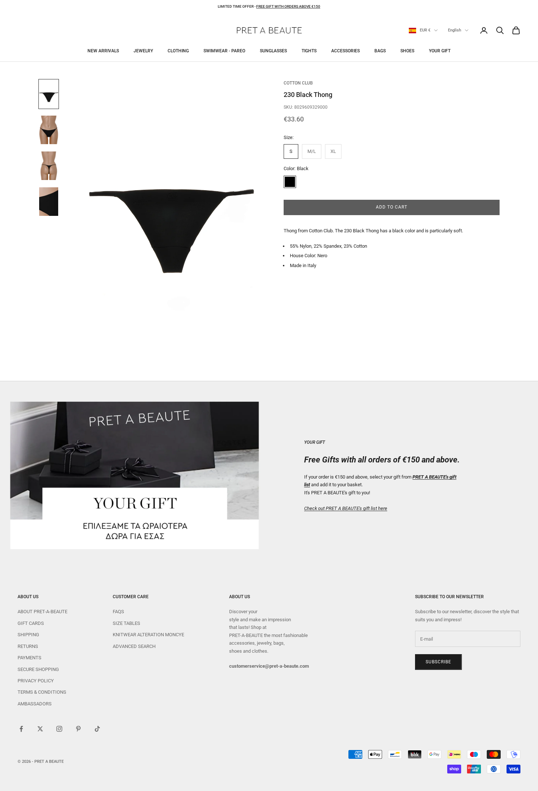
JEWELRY (143, 50)
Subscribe (438, 661)
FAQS (118, 611)
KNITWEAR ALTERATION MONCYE (148, 634)
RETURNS (28, 646)
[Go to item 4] (48, 202)
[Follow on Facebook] (21, 728)
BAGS (380, 50)
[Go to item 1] (48, 94)
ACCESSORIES (345, 50)
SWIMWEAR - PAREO (224, 50)
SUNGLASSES (273, 50)
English (454, 30)
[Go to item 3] (48, 166)
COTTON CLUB (298, 83)
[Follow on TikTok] (97, 728)
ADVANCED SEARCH (134, 646)
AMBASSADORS (35, 703)
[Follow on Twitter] (40, 728)
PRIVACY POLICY (36, 680)
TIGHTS (309, 50)
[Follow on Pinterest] (78, 728)
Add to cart (391, 207)
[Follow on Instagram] (59, 728)
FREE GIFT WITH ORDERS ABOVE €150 (288, 6)
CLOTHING (178, 50)
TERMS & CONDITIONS (42, 692)
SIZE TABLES (126, 623)
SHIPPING (28, 634)
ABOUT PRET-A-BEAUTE (42, 611)
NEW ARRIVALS (103, 50)
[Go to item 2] (48, 130)
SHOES (407, 50)
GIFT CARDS (31, 623)
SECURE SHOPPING (38, 669)
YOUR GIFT (440, 50)
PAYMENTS (29, 657)
